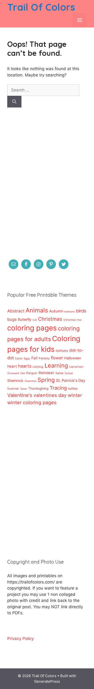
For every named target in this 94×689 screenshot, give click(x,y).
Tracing (58, 388)
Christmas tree (72, 319)
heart (12, 366)
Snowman (30, 381)
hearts (24, 366)
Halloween (72, 358)
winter (75, 395)
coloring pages (32, 328)
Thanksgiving (38, 388)
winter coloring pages (31, 402)
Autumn (56, 311)
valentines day (50, 395)
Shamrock (15, 380)
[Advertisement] (47, 186)
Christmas (50, 319)
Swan (23, 388)
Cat (35, 319)
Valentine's (19, 395)
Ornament (13, 373)
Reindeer (46, 372)
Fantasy (44, 358)
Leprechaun (76, 366)
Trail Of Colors (41, 7)
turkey (73, 388)
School (69, 373)
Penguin (31, 373)
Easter (19, 358)
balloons (69, 311)
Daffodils (62, 351)
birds (81, 310)
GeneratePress (47, 681)
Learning (56, 365)
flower (57, 357)
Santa (59, 373)
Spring (46, 380)
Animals (37, 310)
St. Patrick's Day (70, 380)
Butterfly (24, 319)
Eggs (27, 358)
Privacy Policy (20, 638)
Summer (13, 388)
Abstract (15, 310)
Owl (22, 373)
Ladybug (38, 366)
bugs (12, 319)
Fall (34, 358)
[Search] (14, 101)
